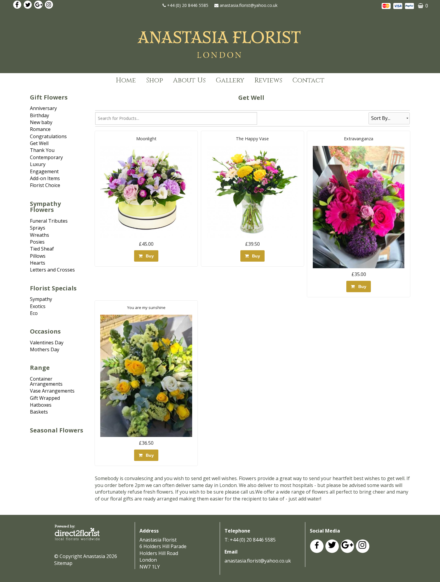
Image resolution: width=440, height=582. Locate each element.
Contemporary (46, 157)
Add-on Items (45, 178)
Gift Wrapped (45, 398)
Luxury (37, 164)
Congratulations (48, 136)
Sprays (37, 227)
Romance (40, 129)
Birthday (39, 115)
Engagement (44, 171)
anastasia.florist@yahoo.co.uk (248, 5)
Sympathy (41, 299)
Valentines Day (46, 342)
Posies (37, 242)
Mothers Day (44, 349)
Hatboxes (40, 405)
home (126, 80)
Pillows (37, 256)
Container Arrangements (46, 381)
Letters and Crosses (52, 269)
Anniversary (43, 108)
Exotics (37, 306)
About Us (189, 80)
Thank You (42, 150)
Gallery (230, 80)
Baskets (39, 411)
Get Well (39, 143)
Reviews (268, 80)
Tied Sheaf (42, 248)
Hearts (37, 263)
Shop (154, 80)
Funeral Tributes (49, 221)
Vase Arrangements (52, 391)
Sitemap (63, 563)
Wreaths (39, 235)
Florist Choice (45, 185)
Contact (308, 80)
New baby (41, 122)
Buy (148, 256)
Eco (34, 313)
